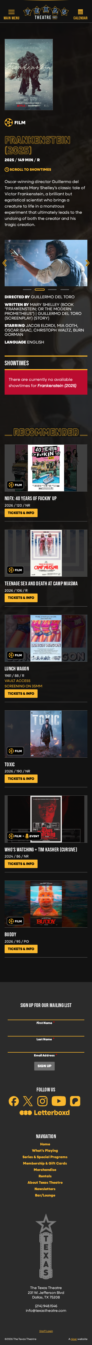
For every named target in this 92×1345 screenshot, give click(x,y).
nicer (74, 1339)
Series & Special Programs (44, 1156)
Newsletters (44, 1188)
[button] (11, 14)
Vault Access (17, 680)
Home (45, 1144)
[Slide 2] (40, 290)
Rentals (45, 1176)
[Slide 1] (27, 290)
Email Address (44, 1055)
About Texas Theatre (45, 1182)
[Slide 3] (52, 290)
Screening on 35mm (23, 685)
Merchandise (45, 1169)
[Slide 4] (65, 290)
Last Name (44, 1039)
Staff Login (46, 1331)
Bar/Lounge (45, 1195)
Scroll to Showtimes (30, 169)
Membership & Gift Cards (45, 1163)
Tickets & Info (21, 512)
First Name (44, 1023)
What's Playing (45, 1150)
